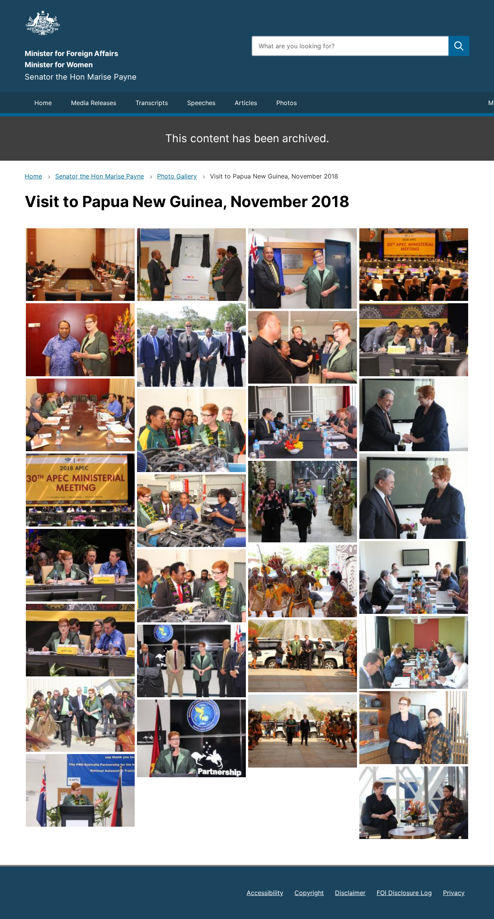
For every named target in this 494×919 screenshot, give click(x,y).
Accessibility (265, 893)
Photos (286, 103)
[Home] (133, 22)
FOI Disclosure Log (404, 893)
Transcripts (151, 103)
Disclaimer (350, 893)
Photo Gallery (177, 176)
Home (43, 103)
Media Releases (93, 103)
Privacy (454, 893)
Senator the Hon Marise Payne (99, 176)
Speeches (201, 103)
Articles (246, 103)
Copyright (309, 893)
